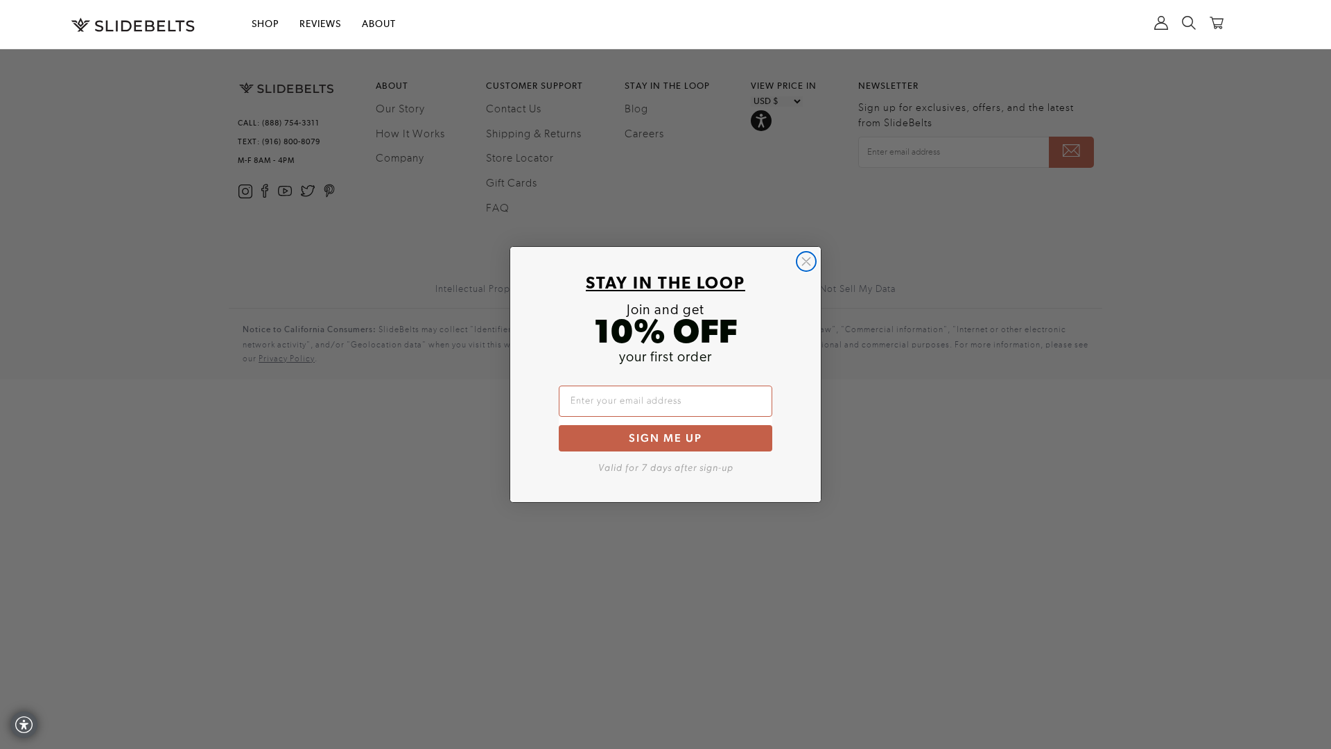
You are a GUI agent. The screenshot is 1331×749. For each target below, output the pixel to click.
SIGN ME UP (665, 438)
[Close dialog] (806, 261)
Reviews (320, 24)
